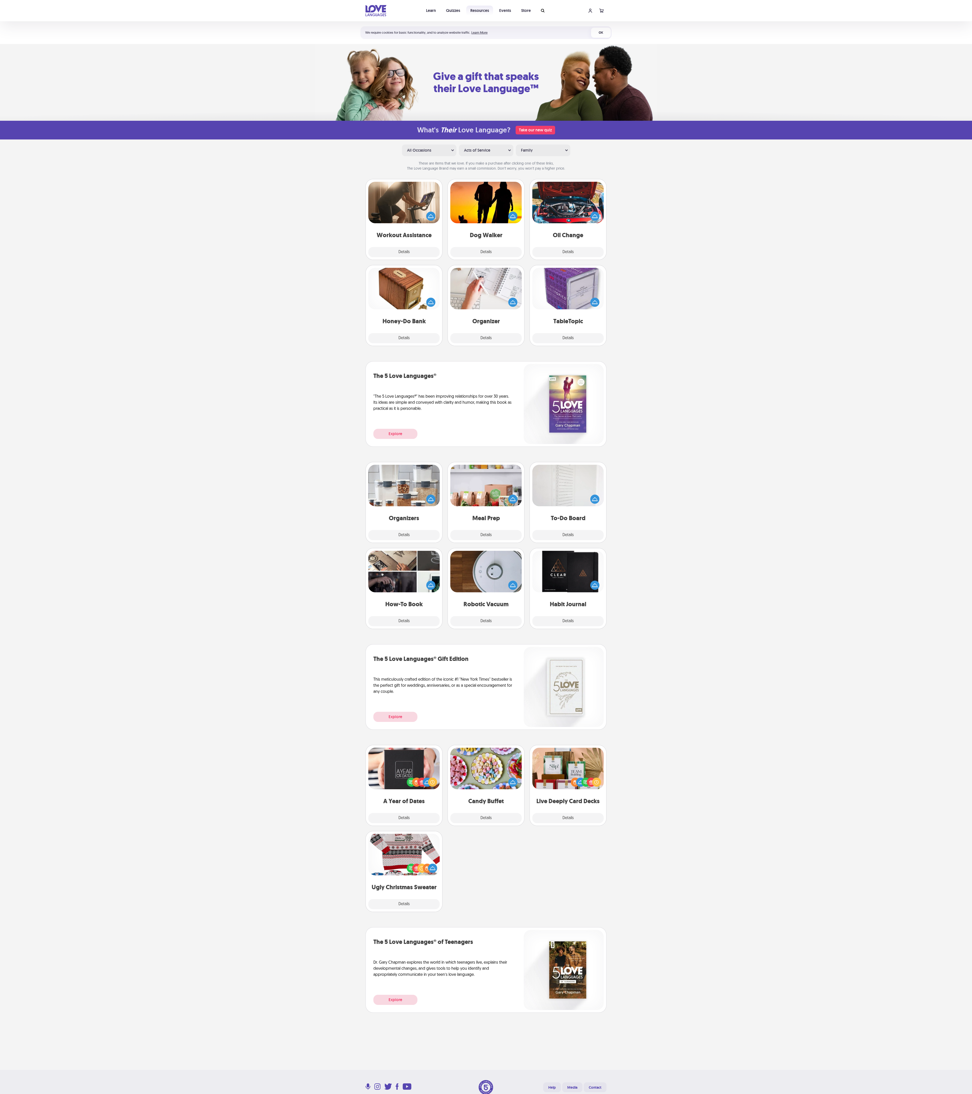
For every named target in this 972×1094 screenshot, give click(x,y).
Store (526, 10)
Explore (395, 433)
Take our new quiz (535, 130)
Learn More (479, 32)
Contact (595, 1087)
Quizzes (453, 10)
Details (404, 252)
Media (572, 1087)
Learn (431, 10)
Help (552, 1087)
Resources (479, 10)
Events (505, 10)
